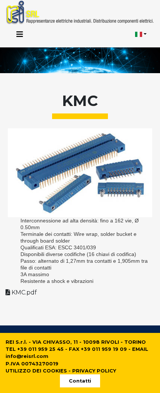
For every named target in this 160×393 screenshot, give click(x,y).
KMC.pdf (23, 292)
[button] (141, 35)
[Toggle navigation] (20, 34)
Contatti (80, 381)
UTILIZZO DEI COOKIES (36, 371)
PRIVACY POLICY (94, 371)
